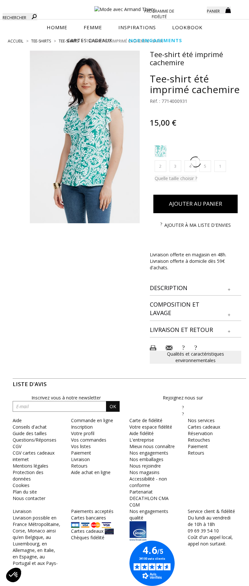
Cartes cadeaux (204, 427)
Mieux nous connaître (152, 446)
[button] (196, 288)
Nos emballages (146, 459)
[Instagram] (183, 414)
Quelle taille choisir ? (176, 178)
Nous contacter (29, 498)
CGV (17, 446)
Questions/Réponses (34, 440)
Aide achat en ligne (91, 472)
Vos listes (81, 446)
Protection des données (28, 475)
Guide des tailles (30, 433)
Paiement (81, 453)
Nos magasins (144, 472)
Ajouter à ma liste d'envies (197, 225)
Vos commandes (88, 440)
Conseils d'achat (30, 427)
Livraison (80, 459)
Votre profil (82, 433)
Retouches (199, 440)
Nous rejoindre (145, 466)
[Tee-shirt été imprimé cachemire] (85, 137)
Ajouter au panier (195, 203)
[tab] (196, 288)
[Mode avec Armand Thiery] (124, 6)
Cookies (21, 485)
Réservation (200, 433)
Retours (79, 466)
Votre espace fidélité (150, 427)
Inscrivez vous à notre (66, 398)
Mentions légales (30, 466)
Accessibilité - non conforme (148, 482)
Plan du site (25, 492)
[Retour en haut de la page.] (226, 577)
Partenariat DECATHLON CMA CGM (149, 498)
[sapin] (160, 151)
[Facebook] (183, 407)
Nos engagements (148, 453)
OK (113, 406)
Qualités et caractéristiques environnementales (195, 357)
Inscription (82, 427)
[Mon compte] (197, 9)
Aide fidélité (141, 433)
